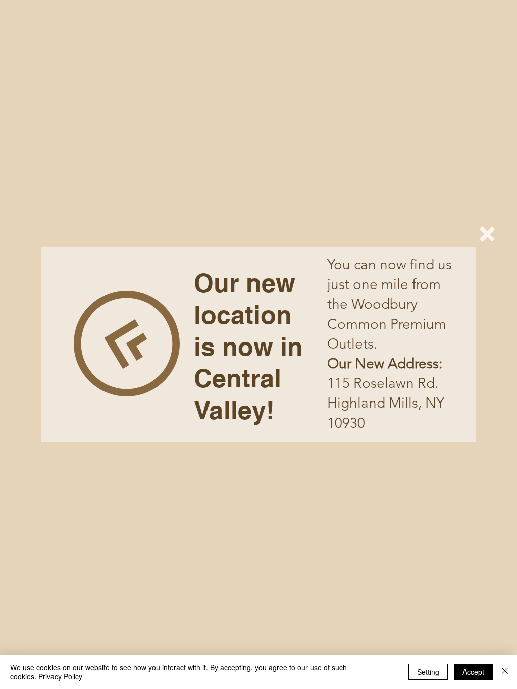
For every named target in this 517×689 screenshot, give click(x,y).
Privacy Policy (60, 676)
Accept (473, 672)
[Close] (505, 672)
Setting (428, 672)
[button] (487, 234)
